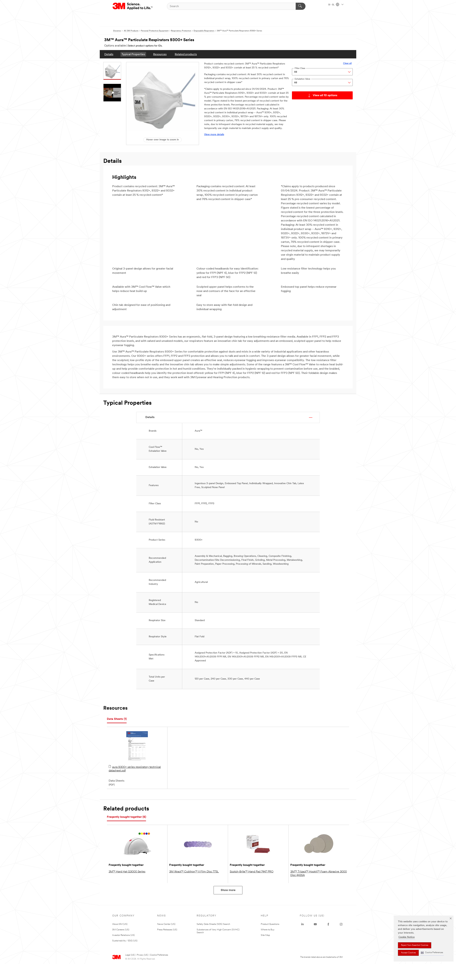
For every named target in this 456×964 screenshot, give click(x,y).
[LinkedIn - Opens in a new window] (302, 924)
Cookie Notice (406, 937)
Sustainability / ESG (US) (125, 941)
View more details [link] (214, 134)
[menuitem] (108, 54)
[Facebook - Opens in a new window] (328, 924)
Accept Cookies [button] (408, 953)
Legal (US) (130, 955)
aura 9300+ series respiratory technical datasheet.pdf (135, 769)
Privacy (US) (142, 955)
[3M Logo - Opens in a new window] (133, 6)
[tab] (117, 719)
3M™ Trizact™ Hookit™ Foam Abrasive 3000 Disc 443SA (318, 873)
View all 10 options (325, 95)
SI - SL (331, 5)
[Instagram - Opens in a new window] (341, 924)
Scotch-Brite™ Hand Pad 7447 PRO (251, 871)
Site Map (265, 935)
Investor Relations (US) (123, 935)
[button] (432, 953)
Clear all (347, 63)
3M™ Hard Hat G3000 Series (127, 871)
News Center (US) (166, 924)
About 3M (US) (120, 924)
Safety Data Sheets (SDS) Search (213, 924)
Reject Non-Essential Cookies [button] (414, 945)
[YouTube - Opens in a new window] (315, 924)
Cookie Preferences (159, 955)
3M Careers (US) (120, 930)
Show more (228, 890)
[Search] (300, 6)
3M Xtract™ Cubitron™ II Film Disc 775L (194, 871)
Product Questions (270, 924)
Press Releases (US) (167, 930)
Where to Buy (267, 930)
